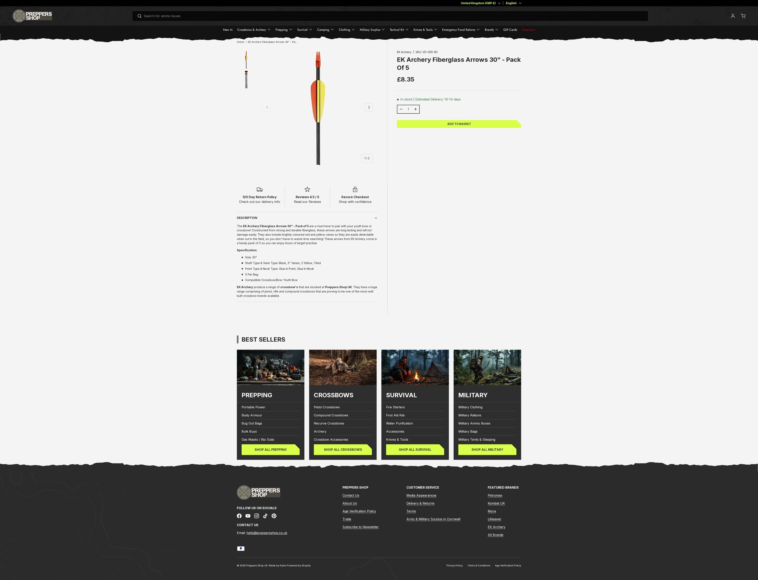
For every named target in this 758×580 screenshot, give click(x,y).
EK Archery (404, 52)
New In (228, 29)
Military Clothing (470, 407)
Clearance (528, 29)
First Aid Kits (395, 415)
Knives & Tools (423, 29)
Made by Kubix (278, 565)
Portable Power (253, 407)
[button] (743, 15)
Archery (320, 431)
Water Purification (399, 423)
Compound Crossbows (331, 415)
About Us (349, 503)
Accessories (395, 431)
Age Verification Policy (359, 511)
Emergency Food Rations (458, 29)
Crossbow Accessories (331, 439)
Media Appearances (421, 495)
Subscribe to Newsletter (360, 527)
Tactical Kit (397, 29)
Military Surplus (370, 29)
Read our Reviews (307, 202)
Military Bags (468, 431)
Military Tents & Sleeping (476, 439)
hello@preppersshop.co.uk (267, 533)
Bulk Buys (249, 431)
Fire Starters (395, 407)
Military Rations (469, 415)
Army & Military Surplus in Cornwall (433, 519)
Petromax (495, 495)
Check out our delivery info (259, 202)
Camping (323, 29)
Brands (489, 29)
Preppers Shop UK (257, 565)
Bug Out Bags (252, 423)
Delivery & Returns (420, 503)
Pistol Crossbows (327, 407)
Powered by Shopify (299, 565)
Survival (302, 29)
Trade (346, 519)
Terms (411, 511)
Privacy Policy (455, 565)
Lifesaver (494, 519)
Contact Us (350, 495)
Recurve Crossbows (329, 423)
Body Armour (252, 415)
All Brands (495, 535)
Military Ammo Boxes (474, 423)
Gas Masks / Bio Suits (258, 439)
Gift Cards (510, 29)
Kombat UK (496, 503)
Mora (492, 511)
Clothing (344, 29)
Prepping (282, 29)
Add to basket (459, 123)
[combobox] (390, 16)
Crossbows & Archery (251, 29)
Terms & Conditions (478, 565)
